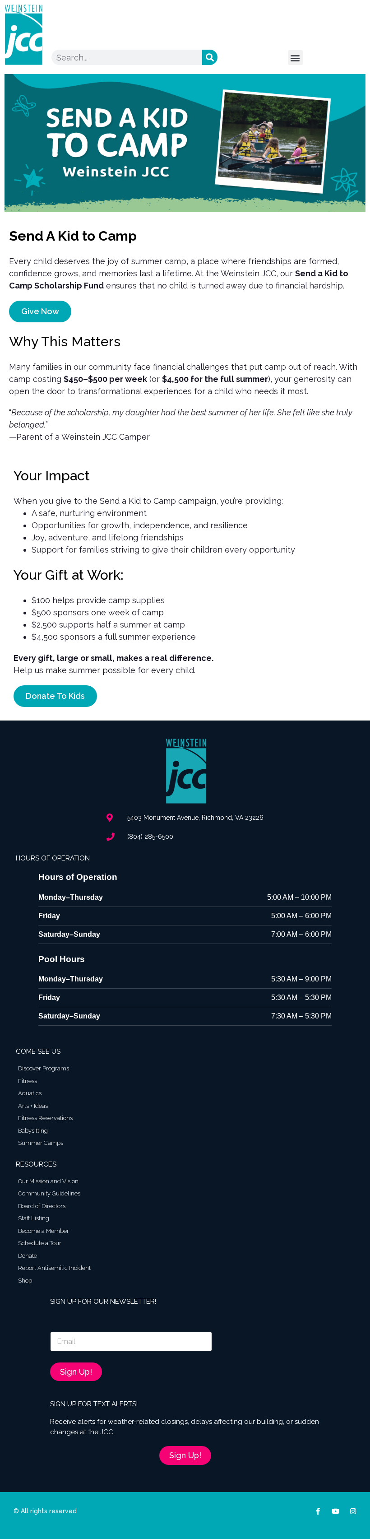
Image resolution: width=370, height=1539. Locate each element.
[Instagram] (353, 1511)
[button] (295, 57)
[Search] (209, 57)
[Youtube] (335, 1511)
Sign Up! (76, 1371)
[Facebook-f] (317, 1511)
